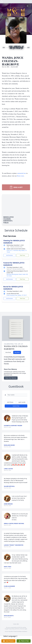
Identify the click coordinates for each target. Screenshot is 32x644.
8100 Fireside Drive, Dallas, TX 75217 (17, 295)
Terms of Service (20, 629)
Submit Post (16, 406)
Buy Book (17, 352)
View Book (8, 352)
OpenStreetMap (17, 631)
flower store (20, 176)
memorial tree (22, 173)
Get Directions (9, 255)
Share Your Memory (10, 378)
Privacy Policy (11, 629)
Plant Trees (22, 255)
